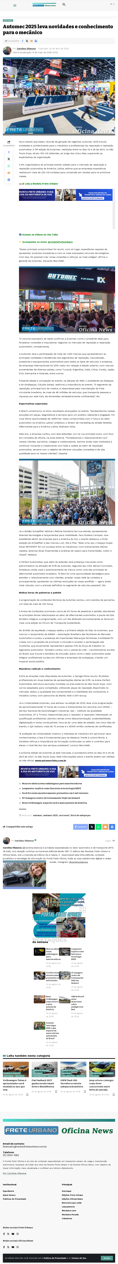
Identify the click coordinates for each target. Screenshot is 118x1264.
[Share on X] (27, 41)
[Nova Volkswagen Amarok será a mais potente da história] (39, 999)
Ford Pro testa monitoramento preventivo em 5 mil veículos (55, 793)
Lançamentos (39, 1076)
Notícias (8, 20)
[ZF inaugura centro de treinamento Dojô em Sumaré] (65, 976)
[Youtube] (13, 1234)
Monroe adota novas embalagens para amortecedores (52, 783)
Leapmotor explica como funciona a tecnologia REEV (51, 788)
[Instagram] (17, 1234)
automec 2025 (50, 815)
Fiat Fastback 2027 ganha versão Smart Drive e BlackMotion (43, 1083)
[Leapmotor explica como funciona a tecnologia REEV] (65, 952)
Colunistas (95, 1073)
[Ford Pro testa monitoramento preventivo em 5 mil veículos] (39, 976)
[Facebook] (4, 1234)
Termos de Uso (78, 1258)
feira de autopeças (81, 815)
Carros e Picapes (12, 1073)
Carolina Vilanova (26, 48)
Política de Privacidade (55, 1258)
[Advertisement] (68, 209)
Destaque (8, 1076)
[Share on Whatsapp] (8, 165)
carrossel (64, 815)
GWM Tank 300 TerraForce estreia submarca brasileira (71, 1083)
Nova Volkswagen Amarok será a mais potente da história (54, 803)
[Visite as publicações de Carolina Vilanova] (6, 840)
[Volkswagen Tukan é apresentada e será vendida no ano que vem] (16, 1069)
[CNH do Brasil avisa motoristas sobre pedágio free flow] (65, 999)
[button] (107, 1258)
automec (37, 815)
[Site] (113, 841)
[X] (8, 1234)
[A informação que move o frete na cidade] (67, 771)
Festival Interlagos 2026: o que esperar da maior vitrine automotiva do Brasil (52, 1030)
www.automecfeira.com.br (50, 760)
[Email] (31, 41)
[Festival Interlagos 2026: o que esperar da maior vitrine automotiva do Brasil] (39, 1026)
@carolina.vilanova (78, 862)
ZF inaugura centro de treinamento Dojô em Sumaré (51, 798)
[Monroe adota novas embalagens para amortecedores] (39, 952)
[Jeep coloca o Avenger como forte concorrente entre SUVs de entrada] (102, 1069)
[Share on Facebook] (22, 41)
